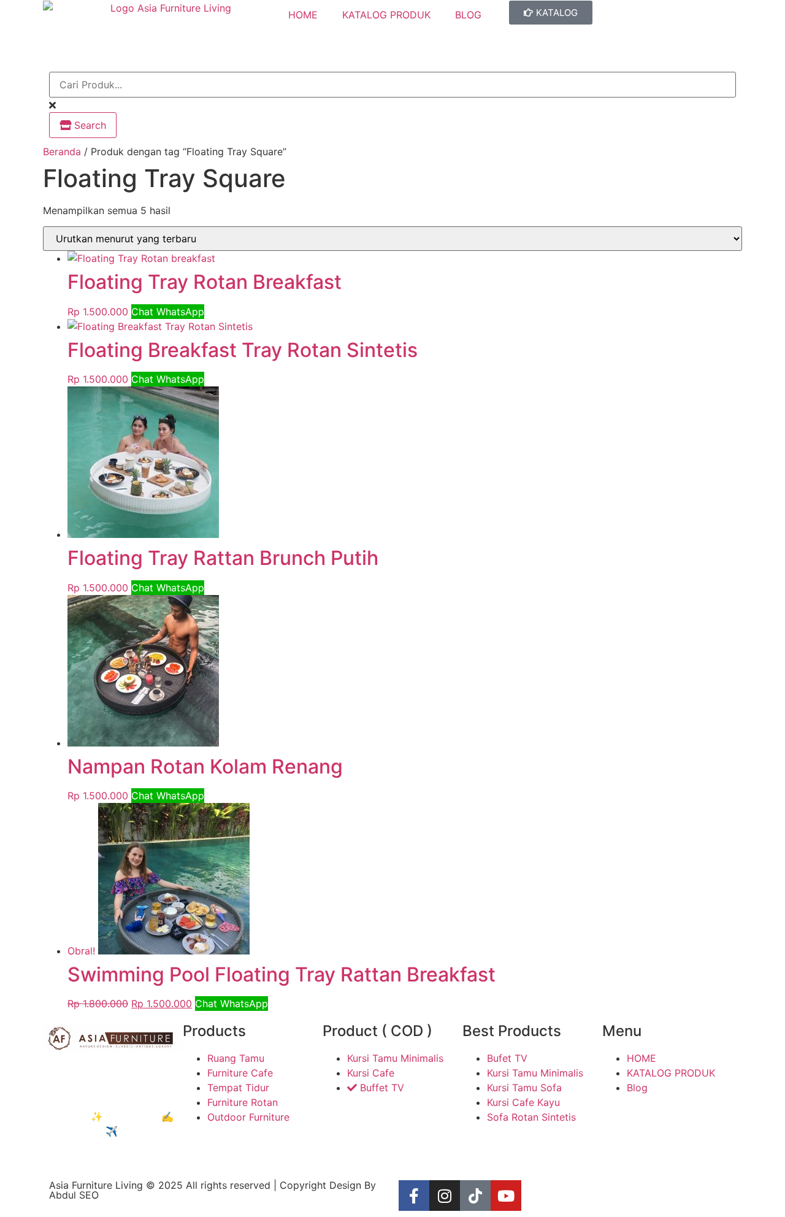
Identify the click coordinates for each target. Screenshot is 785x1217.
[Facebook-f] (414, 1195)
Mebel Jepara (110, 1072)
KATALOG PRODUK (386, 15)
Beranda (62, 151)
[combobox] (392, 85)
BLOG (468, 15)
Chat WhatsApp (167, 311)
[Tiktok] (475, 1195)
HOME (303, 15)
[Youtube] (506, 1195)
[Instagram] (444, 1195)
